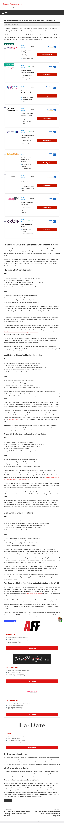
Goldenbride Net (12, 701)
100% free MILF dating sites (34, 593)
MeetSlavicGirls (12, 667)
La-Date (9, 734)
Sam (18, 24)
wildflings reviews (14, 419)
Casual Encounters (12, 4)
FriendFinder (10, 634)
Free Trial (32, 648)
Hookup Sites (8, 801)
